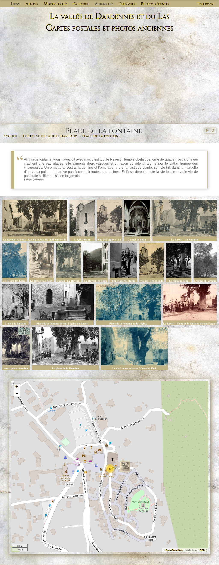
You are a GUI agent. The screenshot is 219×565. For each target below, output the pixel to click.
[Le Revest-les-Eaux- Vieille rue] (125, 466)
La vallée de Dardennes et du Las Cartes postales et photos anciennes (109, 22)
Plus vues (127, 4)
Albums (31, 4)
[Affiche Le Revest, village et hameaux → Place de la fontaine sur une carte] (213, 130)
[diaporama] (207, 130)
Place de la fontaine (101, 136)
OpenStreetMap (174, 550)
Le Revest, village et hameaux (50, 136)
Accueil (10, 136)
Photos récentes (155, 4)
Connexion (205, 4)
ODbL (203, 550)
